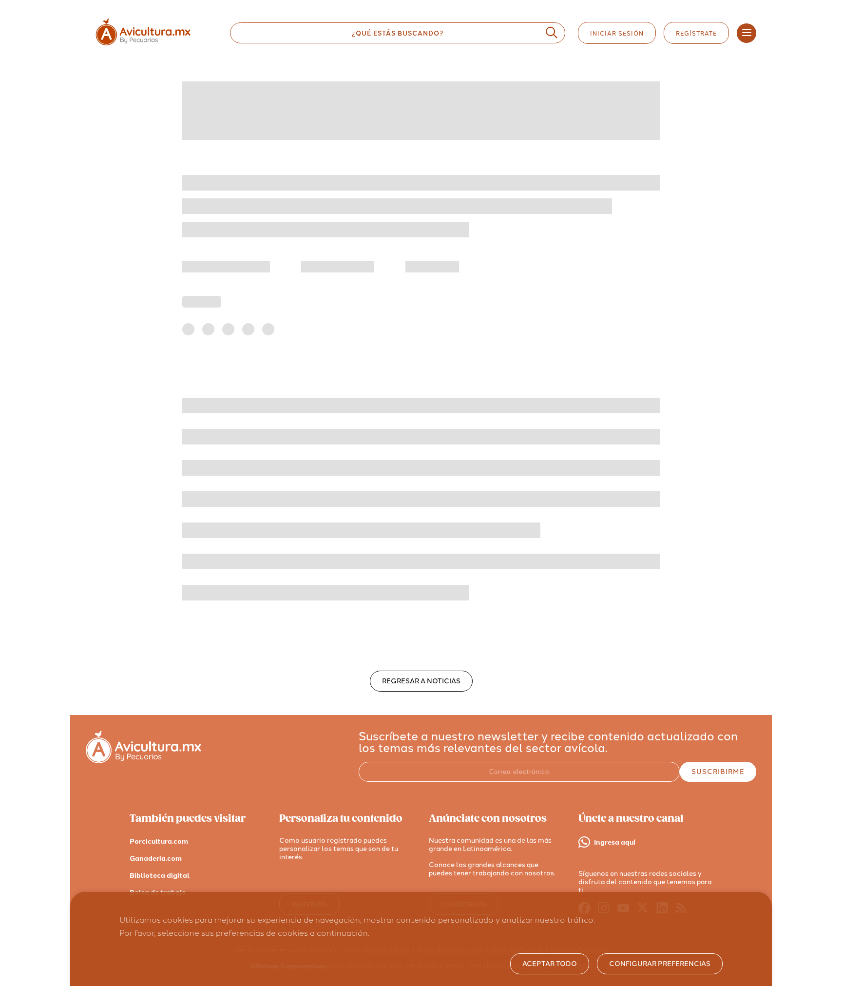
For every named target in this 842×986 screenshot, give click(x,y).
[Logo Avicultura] (151, 45)
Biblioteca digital (160, 875)
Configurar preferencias (659, 964)
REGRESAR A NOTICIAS (421, 681)
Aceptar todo (549, 964)
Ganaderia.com (156, 858)
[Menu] (746, 33)
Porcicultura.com (159, 841)
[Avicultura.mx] (143, 760)
